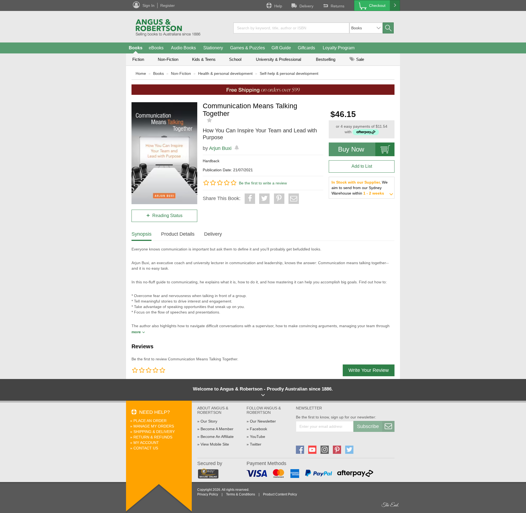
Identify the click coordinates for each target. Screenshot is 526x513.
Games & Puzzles (247, 47)
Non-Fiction (168, 59)
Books (135, 47)
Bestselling (325, 59)
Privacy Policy (207, 494)
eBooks (156, 47)
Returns (337, 6)
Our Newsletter (263, 421)
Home (141, 73)
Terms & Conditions (240, 494)
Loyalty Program (339, 47)
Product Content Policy (280, 494)
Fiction (138, 59)
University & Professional (278, 59)
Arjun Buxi (220, 148)
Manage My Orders (153, 426)
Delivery (306, 6)
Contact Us (145, 448)
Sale (359, 59)
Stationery (213, 47)
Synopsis (141, 234)
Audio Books (183, 47)
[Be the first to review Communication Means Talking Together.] (210, 120)
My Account (146, 442)
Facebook (258, 429)
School (235, 59)
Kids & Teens (204, 59)
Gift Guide (281, 47)
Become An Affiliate (217, 436)
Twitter (255, 444)
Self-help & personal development (289, 73)
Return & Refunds (152, 437)
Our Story (209, 421)
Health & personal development (225, 73)
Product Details (178, 234)
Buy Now (351, 149)
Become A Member (217, 429)
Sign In (148, 5)
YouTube (257, 436)
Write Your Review (368, 370)
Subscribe (368, 426)
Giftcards (306, 47)
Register (167, 5)
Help (278, 6)
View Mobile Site (215, 444)
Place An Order (150, 420)
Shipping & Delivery (154, 431)
